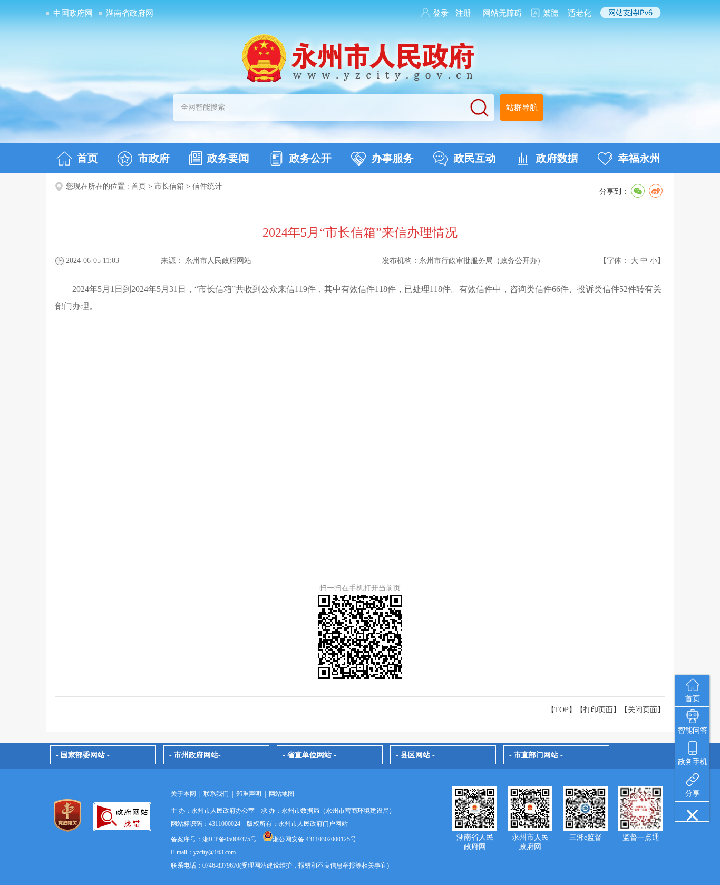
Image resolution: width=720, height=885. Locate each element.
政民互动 (475, 158)
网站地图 (281, 794)
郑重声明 (248, 794)
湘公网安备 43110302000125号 (314, 839)
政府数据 (557, 158)
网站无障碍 (502, 13)
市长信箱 (169, 186)
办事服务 (393, 158)
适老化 (579, 13)
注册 (463, 13)
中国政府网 (73, 13)
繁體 (551, 13)
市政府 (154, 158)
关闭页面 (642, 710)
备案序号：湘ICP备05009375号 (214, 839)
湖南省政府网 (129, 13)
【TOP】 (561, 710)
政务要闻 (228, 158)
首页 (87, 158)
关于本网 (183, 794)
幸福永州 (639, 158)
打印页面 (598, 710)
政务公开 (310, 158)
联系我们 (216, 794)
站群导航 (522, 107)
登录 (441, 13)
